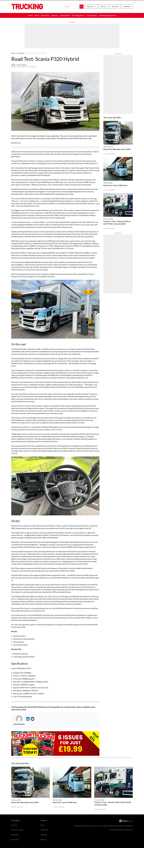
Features (54, 15)
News (37, 15)
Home (30, 15)
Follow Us (90, 6)
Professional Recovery (107, 15)
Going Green (65, 15)
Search (81, 7)
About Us (103, 6)
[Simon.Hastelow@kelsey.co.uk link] (32, 719)
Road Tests (45, 15)
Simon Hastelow (21, 65)
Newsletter (127, 6)
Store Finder (15, 839)
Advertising (14, 835)
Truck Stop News (78, 15)
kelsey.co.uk (129, 830)
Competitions (91, 15)
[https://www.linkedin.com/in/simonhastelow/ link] (28, 719)
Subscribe (115, 6)
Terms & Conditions (17, 830)
